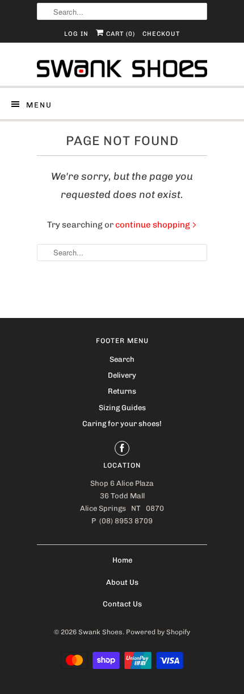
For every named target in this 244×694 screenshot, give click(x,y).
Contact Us (122, 604)
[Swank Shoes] (122, 68)
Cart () (119, 34)
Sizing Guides (122, 407)
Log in (76, 34)
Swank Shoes (100, 632)
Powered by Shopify (158, 632)
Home (122, 560)
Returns (122, 391)
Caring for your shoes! (122, 423)
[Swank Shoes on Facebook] (122, 448)
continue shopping (153, 225)
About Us (122, 582)
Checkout (161, 34)
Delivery (122, 375)
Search (122, 359)
